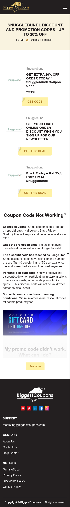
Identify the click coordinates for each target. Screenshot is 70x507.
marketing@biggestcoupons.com (24, 424)
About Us (9, 441)
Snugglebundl (35, 68)
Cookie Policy (12, 486)
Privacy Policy (12, 475)
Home (20, 40)
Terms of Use (11, 469)
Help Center (10, 453)
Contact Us (10, 447)
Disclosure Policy (14, 481)
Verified (30, 91)
